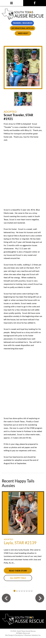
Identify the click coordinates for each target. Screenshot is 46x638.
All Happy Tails (18, 578)
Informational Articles (22, 28)
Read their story (18, 571)
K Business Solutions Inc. (32, 635)
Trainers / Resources (22, 23)
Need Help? (23, 33)
